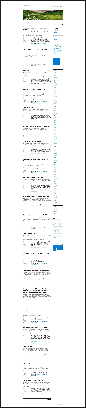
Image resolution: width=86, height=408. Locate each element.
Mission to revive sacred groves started (36, 126)
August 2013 (55, 181)
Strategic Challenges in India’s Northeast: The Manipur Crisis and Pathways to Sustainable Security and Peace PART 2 (58, 45)
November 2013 (55, 179)
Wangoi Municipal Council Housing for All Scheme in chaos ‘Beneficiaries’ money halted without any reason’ (36, 290)
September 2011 (55, 197)
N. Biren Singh (55, 231)
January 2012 (55, 194)
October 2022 (55, 104)
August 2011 (55, 198)
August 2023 (55, 97)
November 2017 (55, 145)
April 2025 (55, 83)
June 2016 (55, 157)
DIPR (53, 223)
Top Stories (54, 237)
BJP (53, 222)
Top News (62, 236)
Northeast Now (55, 32)
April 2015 (55, 167)
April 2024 (55, 91)
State (59, 236)
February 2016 (55, 160)
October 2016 (55, 154)
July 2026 (55, 72)
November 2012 (55, 187)
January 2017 (55, 152)
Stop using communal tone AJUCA (35, 215)
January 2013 (55, 186)
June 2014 (55, 174)
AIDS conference (29, 364)
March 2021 (55, 117)
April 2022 (55, 108)
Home (49, 6)
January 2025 (55, 85)
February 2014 (55, 177)
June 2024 (55, 90)
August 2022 (55, 105)
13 (59, 246)
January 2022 (55, 110)
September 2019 (55, 130)
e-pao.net (55, 29)
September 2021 (55, 113)
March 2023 (55, 100)
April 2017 (55, 150)
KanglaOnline (55, 211)
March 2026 (55, 75)
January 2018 (55, 144)
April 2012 (55, 192)
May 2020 (55, 124)
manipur (58, 229)
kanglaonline (54, 229)
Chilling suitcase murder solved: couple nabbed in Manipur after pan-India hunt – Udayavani (58, 53)
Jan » (61, 251)
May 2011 (55, 200)
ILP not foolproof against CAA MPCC (35, 327)
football (59, 224)
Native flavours (28, 346)
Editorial (58, 223)
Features (57, 224)
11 (56, 246)
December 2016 (55, 153)
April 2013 (55, 184)
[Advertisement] (56, 61)
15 (62, 246)
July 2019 (55, 131)
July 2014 (55, 173)
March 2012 (55, 193)
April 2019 (55, 133)
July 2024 (55, 89)
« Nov (55, 251)
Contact (58, 6)
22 (62, 247)
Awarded (26, 70)
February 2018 (55, 143)
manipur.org (61, 6)
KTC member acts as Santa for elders (36, 196)
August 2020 (55, 122)
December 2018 (55, 136)
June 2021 (55, 115)
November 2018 (55, 137)
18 (56, 247)
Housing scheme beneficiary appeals (36, 270)
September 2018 (55, 138)
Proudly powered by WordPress (30, 404)
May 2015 (55, 166)
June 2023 (55, 98)
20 (59, 247)
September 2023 (55, 96)
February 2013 (55, 185)
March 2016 (55, 159)
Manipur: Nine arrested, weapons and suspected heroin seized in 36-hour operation (58, 49)
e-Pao (23, 41)
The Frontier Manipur (56, 33)
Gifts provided (28, 107)
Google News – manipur (56, 30)
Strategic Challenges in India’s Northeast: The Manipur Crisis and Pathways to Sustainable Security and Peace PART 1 (58, 47)
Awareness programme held (33, 177)
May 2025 (55, 82)
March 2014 (55, 176)
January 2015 (55, 169)
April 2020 (55, 125)
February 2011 (55, 202)
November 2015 (55, 162)
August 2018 (55, 139)
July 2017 (55, 148)
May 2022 (55, 107)
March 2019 (55, 134)
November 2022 (55, 103)
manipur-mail (61, 229)
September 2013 (55, 180)
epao (23, 39)
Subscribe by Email (56, 39)
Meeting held (27, 311)
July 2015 (55, 165)
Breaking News (56, 222)
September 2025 (55, 79)
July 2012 (55, 190)
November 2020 (55, 120)
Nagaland (58, 231)
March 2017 (55, 151)
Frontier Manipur (55, 209)
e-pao (23, 42)
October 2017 (55, 146)
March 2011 (55, 201)
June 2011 (55, 199)
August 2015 (55, 164)
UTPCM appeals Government (33, 141)
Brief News (60, 222)
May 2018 (55, 141)
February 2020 (55, 126)
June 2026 (55, 73)
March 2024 (55, 92)
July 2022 (55, 106)
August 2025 (55, 80)
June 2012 (55, 191)
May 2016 (55, 158)
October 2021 (55, 112)
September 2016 (55, 155)
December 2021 (55, 111)
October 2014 (55, 171)
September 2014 (55, 172)
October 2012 (55, 188)
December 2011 (55, 195)
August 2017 (55, 147)
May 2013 (55, 183)
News (51, 6)
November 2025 (55, 78)
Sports (54, 236)
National (61, 231)
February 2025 (55, 84)
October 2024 (55, 87)
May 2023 (55, 99)
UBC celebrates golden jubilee (33, 380)
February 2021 (55, 118)
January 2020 (55, 127)
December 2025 (55, 77)
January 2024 (55, 93)
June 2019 (55, 132)
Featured (54, 224)
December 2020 (55, 119)
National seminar (29, 233)
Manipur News (26, 7)
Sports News (56, 236)
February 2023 (55, 101)
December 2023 (55, 94)
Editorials (61, 223)
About (55, 6)
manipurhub (54, 230)
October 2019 (55, 129)
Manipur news (58, 230)
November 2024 (55, 86)
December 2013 (55, 178)
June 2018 (55, 140)
